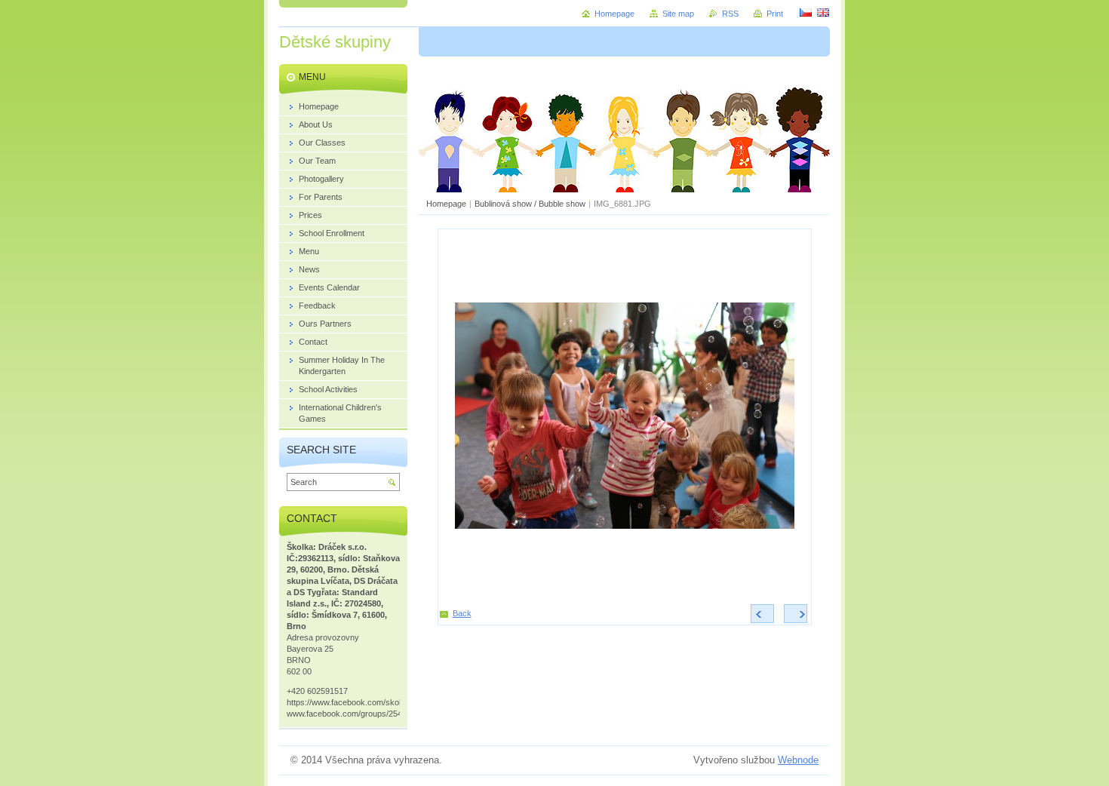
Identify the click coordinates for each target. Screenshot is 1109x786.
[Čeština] (806, 12)
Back (462, 613)
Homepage (446, 203)
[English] (823, 12)
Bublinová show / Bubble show (530, 203)
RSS (730, 13)
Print (774, 13)
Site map (678, 13)
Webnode (798, 760)
